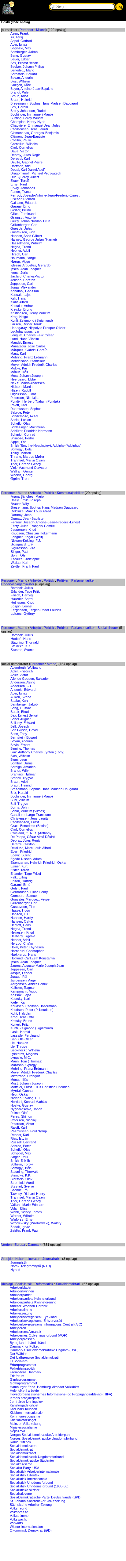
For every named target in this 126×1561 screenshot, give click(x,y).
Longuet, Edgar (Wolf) (27, 537)
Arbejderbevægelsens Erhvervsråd (36, 1320)
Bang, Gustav (20, 55)
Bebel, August (20, 719)
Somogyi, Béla (20, 449)
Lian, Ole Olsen (21, 1039)
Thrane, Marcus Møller (27, 456)
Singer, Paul (19, 551)
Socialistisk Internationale (28, 1479)
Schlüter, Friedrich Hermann (31, 431)
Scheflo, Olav (20, 423)
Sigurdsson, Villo (23, 548)
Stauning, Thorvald (25, 642)
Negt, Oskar (19, 1094)
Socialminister (108, 627)
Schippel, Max (20, 1153)
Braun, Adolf (19, 96)
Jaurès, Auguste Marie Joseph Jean (37, 965)
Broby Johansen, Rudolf (28, 111)
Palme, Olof (19, 1113)
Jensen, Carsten (22, 280)
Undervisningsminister (17, 584)
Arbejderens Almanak (25, 1331)
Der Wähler (18, 1354)
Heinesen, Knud (22, 602)
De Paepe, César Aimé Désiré (32, 837)
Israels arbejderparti (24, 1398)
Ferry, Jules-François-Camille (33, 526)
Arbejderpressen (22, 1339)
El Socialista (19, 1361)
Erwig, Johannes (22, 188)
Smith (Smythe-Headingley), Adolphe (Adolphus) (46, 445)
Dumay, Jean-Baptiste (27, 518)
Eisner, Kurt (19, 866)
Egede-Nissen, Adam (26, 859)
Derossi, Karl (20, 158)
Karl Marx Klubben (23, 1409)
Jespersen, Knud (23, 529)
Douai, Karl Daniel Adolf (27, 169)
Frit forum (17, 1376)
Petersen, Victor (22, 1124)
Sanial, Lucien (20, 420)
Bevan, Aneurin (21, 77)
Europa (19, 1244)
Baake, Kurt (19, 700)
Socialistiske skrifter (24, 1490)
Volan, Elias (18, 1208)
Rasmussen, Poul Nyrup (28, 1131)
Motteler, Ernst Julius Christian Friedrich (39, 1087)
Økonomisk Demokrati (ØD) (31, 1530)
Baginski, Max (20, 48)
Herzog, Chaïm (21, 943)
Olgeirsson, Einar (23, 394)
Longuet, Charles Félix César (32, 335)
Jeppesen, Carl (21, 283)
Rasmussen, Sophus (26, 409)
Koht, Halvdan (20, 1013)
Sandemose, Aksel (24, 416)
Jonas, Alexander (23, 287)
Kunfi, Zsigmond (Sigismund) (31, 320)
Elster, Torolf (19, 180)
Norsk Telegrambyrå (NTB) (30, 1266)
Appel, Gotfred (21, 41)
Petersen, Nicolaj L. (24, 398)
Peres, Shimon (21, 1116)
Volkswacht (18, 1519)
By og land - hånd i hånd (28, 1343)
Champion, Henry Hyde (27, 122)
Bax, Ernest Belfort (24, 63)
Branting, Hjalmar (23, 774)
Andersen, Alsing (22, 682)
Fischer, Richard (22, 199)
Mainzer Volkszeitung (25, 1423)
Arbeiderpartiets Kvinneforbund (33, 1298)
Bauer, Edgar (20, 59)
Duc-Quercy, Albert (24, 177)
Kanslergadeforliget (24, 1405)
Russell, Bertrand (23, 1142)
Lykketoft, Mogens (24, 1054)
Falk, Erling (18, 877)
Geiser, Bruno (20, 210)
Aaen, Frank (19, 33)
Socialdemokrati (68, 1284)
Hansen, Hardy (21, 918)
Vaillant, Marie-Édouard (27, 1205)
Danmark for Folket (24, 1346)
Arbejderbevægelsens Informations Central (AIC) (46, 1324)
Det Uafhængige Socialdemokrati (34, 1357)
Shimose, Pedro (22, 438)
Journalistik (51, 1259)
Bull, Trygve (19, 803)
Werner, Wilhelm (22, 1216)
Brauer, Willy (20, 504)
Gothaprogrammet (23, 1383)
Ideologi (7, 1284)
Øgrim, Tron (19, 478)
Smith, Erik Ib (20, 1160)
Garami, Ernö (20, 206)
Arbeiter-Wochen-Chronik (29, 1306)
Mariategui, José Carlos (28, 346)
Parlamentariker (83, 580)
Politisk (49, 493)
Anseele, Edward (22, 689)
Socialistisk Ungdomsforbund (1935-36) (39, 1486)
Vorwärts (16, 1523)
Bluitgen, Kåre (20, 85)
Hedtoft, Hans (21, 639)
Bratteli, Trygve (21, 778)
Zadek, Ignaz (20, 1227)
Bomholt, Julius (22, 588)
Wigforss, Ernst (21, 1219)
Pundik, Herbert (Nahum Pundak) (35, 401)
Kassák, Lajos (20, 295)
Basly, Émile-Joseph (26, 500)
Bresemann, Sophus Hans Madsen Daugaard (44, 103)
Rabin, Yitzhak (20, 1442)
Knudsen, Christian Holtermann (34, 533)
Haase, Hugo (20, 910)
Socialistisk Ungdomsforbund (31, 1482)
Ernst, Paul (18, 184)
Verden (6, 1244)
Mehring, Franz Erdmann (28, 357)
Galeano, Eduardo (23, 203)
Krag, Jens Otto (22, 1017)
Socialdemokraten (23, 1446)
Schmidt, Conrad (22, 434)
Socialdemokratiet (23, 1453)
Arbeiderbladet (20, 1287)
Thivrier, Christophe (25, 559)
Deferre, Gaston (22, 844)
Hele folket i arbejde (24, 1390)
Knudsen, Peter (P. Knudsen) (32, 1010)
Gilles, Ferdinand (22, 214)
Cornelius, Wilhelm (24, 144)
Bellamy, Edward (22, 723)
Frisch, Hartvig (22, 595)
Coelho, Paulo (20, 140)
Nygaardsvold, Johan (26, 1109)
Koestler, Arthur (21, 306)
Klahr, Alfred (19, 302)
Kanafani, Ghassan (24, 291)
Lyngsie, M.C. (20, 1057)
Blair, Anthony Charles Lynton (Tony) (37, 752)
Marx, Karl (18, 353)
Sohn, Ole (18, 555)
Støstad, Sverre (22, 650)
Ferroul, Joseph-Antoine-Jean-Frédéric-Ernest (45, 195)
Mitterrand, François (25, 1076)
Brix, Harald (19, 107)
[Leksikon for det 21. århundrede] (8, 13)
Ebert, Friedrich (21, 851)
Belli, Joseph (19, 726)
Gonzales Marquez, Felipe (30, 899)
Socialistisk (23, 1284)
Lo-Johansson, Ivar (24, 331)
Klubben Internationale (26, 1412)
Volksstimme (19, 1515)
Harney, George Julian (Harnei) (33, 239)
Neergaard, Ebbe (23, 379)
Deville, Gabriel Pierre (26, 162)
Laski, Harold (20, 1032)
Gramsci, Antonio (23, 217)
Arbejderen (18, 1328)
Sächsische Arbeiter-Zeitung (31, 1504)
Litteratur (33, 1259)
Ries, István (19, 1138)
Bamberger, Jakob (24, 52)
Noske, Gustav (21, 1105)
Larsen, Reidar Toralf (26, 324)
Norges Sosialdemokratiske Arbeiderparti (40, 1435)
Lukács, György (23, 613)
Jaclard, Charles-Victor (27, 276)
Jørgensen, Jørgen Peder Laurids (36, 610)
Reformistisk (44, 1284)
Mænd (41, 30)
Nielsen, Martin (21, 386)
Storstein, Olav (21, 1179)
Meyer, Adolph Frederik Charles (33, 364)
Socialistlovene (21, 1493)
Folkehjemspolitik (22, 1368)
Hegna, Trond (20, 247)
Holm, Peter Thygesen (27, 947)
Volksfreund (18, 1508)
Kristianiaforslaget (23, 1420)
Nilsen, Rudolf (20, 390)
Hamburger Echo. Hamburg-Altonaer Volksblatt (44, 1387)
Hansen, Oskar (21, 921)
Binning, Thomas (22, 748)
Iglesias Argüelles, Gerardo (30, 265)
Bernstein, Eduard (23, 74)
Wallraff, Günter (22, 471)
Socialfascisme (21, 1464)
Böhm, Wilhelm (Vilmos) (27, 811)
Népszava (17, 1431)
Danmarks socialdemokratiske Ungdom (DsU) (44, 1350)
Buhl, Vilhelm (19, 800)
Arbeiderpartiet (20, 1295)
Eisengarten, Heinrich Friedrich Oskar (38, 862)
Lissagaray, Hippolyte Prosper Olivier (37, 328)
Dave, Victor (19, 151)
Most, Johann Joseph (26, 375)
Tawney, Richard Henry (27, 1194)
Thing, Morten (20, 453)
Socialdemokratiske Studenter (32, 1460)
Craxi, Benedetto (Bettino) (29, 826)
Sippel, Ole (18, 442)
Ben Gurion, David (24, 730)
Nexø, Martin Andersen (27, 383)
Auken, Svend (20, 697)
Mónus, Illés (19, 372)
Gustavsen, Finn (22, 232)
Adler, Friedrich (21, 671)
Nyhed (15, 1270)
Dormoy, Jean (21, 515)
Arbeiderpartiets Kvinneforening (33, 1302)
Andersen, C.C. (21, 686)
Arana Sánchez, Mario (27, 496)
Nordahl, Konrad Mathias (28, 1102)
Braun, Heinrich (21, 99)
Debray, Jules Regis (25, 155)
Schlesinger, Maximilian (27, 427)
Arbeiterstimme (21, 1309)
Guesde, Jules (21, 228)
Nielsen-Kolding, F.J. (26, 540)
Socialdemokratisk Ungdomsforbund (37, 1457)
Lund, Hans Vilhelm (24, 339)
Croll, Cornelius (21, 147)
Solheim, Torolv (21, 1164)
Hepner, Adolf (20, 250)
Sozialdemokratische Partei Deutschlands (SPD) (46, 1497)
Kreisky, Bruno (21, 309)
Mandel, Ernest (21, 342)
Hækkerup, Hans (23, 954)
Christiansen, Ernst (24, 822)
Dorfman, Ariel (20, 166)
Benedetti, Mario (22, 70)
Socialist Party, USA (24, 1468)
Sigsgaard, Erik (22, 544)
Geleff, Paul (19, 888)
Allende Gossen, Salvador (29, 678)
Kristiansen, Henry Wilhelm (30, 313)
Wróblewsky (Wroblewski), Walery (35, 1223)
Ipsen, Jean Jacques (26, 269)
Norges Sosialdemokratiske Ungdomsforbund (43, 1438)
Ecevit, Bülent (20, 855)
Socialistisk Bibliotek (24, 1475)
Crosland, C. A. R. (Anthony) (31, 833)
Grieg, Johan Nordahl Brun (30, 221)
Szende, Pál (19, 1190)
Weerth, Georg (21, 475)
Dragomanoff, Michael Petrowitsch (35, 173)
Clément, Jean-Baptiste (27, 136)
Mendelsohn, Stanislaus (28, 361)
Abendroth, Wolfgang (25, 667)
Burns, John (19, 807)
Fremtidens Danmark (25, 1372)
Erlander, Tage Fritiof (26, 591)
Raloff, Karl (18, 405)
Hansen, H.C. (20, 914)
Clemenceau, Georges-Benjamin (34, 133)
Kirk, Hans (18, 298)
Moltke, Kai (18, 368)
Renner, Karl (19, 1135)
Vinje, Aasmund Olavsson (29, 467)
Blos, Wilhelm (20, 81)
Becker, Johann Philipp (27, 66)
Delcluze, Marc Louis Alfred (31, 511)
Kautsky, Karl (20, 998)
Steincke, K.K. (21, 646)
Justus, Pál (18, 976)
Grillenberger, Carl (23, 225)
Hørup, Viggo (20, 261)
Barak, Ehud (19, 712)
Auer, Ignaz (18, 44)
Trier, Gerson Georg (25, 464)
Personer (26, 30)
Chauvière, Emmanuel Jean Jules (35, 125)
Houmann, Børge (23, 258)
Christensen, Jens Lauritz (29, 129)
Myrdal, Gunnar (22, 1090)
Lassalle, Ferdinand (24, 1035)
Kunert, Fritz (19, 1024)
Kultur (19, 1259)
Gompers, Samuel (23, 895)
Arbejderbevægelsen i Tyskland (33, 1317)
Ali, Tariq (16, 37)
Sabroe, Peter (20, 412)
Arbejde (35, 493)
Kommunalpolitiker (70, 493)
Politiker (63, 580)
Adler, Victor (19, 675)
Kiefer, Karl (18, 1002)
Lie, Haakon (19, 1043)
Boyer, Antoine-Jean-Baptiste (31, 88)
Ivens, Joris (19, 272)
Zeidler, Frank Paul (25, 566)
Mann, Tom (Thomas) (26, 1061)
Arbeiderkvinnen (22, 1291)
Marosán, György (23, 1065)
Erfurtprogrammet (23, 1365)
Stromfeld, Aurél (22, 1182)
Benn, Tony (18, 734)
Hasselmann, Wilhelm (26, 243)
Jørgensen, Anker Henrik (29, 984)
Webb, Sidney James (26, 1212)
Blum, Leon (18, 759)
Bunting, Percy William (26, 118)
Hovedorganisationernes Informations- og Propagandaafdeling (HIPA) (61, 1394)
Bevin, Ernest (20, 745)
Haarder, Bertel (22, 599)
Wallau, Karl (19, 562)
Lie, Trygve (18, 1046)
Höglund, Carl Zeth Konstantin (32, 958)
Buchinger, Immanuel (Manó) (31, 114)
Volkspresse (19, 1512)
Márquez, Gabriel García (28, 350)
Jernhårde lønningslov (26, 1401)
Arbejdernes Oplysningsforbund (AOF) (38, 1335)
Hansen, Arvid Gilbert (26, 236)
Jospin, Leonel (21, 606)
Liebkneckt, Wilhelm (25, 1050)
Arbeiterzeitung (21, 1313)
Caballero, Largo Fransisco (30, 815)
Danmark (35, 1244)
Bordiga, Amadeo (22, 767)
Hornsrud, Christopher (27, 951)
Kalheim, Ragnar (22, 987)
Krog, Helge (19, 317)
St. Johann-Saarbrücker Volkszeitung (37, 1501)
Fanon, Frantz (20, 191)
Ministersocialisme (23, 1427)
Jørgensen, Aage (23, 980)
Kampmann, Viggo (23, 991)
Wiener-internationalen (26, 1526)
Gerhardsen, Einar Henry (29, 892)
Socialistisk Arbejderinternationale (34, 1471)
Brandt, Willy (19, 92)
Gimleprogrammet (23, 1379)
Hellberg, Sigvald (22, 936)
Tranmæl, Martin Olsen (27, 460)
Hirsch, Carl (19, 254)
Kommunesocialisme (25, 1416)
